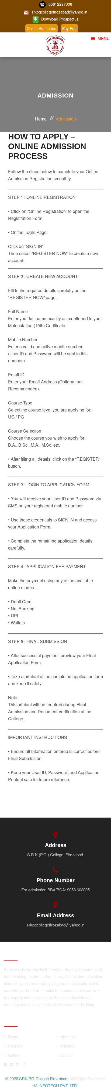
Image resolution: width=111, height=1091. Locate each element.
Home (41, 119)
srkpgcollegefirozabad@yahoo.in (59, 12)
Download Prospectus (59, 19)
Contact (66, 1055)
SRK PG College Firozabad (43, 1078)
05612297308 (60, 4)
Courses (15, 1046)
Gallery (14, 1055)
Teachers (67, 1046)
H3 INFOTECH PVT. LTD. (55, 1085)
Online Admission (41, 28)
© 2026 (12, 1078)
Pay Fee (69, 28)
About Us (68, 1036)
